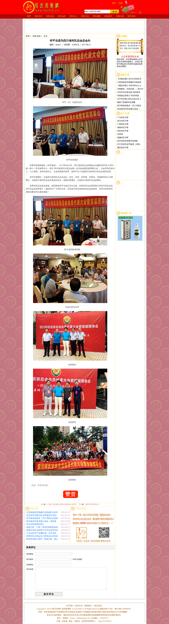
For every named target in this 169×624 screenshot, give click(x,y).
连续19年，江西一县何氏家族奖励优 (42, 527)
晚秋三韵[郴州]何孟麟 (126, 102)
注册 (120, 3)
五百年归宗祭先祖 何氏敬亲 (128, 92)
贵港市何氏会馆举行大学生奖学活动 (42, 530)
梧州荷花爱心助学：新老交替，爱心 (42, 539)
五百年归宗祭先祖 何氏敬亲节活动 (41, 515)
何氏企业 (50, 16)
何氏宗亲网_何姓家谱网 (61, 609)
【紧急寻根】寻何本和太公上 (129, 86)
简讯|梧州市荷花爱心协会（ (128, 109)
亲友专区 (38, 16)
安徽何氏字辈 (122, 138)
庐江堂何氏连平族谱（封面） (129, 144)
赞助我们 (88, 606)
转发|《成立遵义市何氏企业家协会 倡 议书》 (63, 504)
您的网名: (30, 554)
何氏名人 (73, 16)
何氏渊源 (97, 16)
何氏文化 (85, 16)
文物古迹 (120, 16)
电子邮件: (30, 559)
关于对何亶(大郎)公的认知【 (129, 99)
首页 (29, 16)
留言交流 (131, 16)
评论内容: (30, 569)
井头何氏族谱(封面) (34, 524)
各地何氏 (108, 16)
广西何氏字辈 (122, 124)
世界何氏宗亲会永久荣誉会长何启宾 (42, 536)
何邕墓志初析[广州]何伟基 (128, 96)
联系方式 (79, 606)
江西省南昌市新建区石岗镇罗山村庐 (42, 512)
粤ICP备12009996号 (123, 609)
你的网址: (30, 565)
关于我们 (69, 606)
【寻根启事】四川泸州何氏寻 (129, 79)
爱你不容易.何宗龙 (92, 504)
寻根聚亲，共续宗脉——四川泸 (130, 89)
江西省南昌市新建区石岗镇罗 (129, 82)
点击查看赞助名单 (130, 56)
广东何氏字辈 (122, 117)
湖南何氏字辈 (122, 127)
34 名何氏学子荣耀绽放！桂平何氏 (41, 533)
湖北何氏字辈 (122, 131)
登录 (114, 3)
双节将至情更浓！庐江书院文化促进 (42, 518)
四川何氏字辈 (122, 121)
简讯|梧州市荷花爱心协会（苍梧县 (41, 521)
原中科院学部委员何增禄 (127, 141)
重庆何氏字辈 (122, 148)
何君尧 (120, 134)
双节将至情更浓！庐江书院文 (129, 106)
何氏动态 (62, 16)
